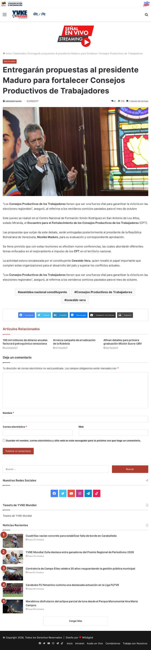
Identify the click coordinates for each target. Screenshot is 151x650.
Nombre (8, 412)
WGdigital (87, 637)
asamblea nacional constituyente (43, 292)
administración (14, 101)
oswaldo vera (76, 300)
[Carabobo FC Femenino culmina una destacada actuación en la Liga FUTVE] (13, 590)
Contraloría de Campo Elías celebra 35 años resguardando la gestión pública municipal (80, 568)
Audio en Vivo (95, 643)
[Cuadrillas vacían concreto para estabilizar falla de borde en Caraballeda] (13, 541)
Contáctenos (113, 643)
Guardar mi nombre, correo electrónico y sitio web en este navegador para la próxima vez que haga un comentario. (73, 440)
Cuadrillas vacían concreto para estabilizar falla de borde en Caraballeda (71, 535)
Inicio (8, 53)
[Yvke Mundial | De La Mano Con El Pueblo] (29, 14)
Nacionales (20, 53)
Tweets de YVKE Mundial (17, 515)
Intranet (79, 643)
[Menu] (4, 16)
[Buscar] (146, 16)
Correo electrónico (15, 426)
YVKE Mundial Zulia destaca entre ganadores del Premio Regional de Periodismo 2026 (80, 552)
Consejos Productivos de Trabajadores (104, 292)
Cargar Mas (75, 620)
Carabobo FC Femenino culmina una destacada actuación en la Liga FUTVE (72, 584)
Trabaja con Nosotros (135, 643)
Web (81, 426)
